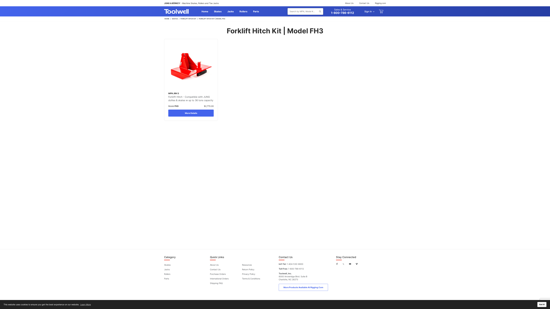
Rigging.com (380, 3)
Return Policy (248, 269)
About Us (349, 3)
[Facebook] (337, 264)
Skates (167, 265)
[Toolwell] (176, 11)
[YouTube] (350, 264)
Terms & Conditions (251, 278)
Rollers (167, 274)
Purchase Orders (218, 274)
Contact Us (364, 3)
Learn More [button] (85, 304)
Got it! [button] (542, 304)
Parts (166, 278)
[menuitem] (205, 11)
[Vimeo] (357, 264)
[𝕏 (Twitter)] (343, 264)
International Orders (219, 278)
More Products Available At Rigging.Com (303, 287)
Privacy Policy (248, 274)
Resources (247, 265)
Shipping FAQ (216, 283)
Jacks (167, 269)
